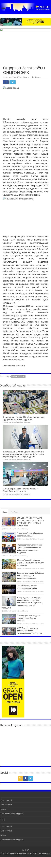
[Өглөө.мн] (25, 6)
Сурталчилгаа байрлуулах (12, 814)
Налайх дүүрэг (18, 376)
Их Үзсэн (14, 512)
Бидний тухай (6, 805)
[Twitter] (30, 778)
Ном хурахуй (6, 800)
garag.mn (20, 365)
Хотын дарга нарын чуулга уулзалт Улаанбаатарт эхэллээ (20, 489)
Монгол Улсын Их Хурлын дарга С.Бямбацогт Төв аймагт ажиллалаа (30, 562)
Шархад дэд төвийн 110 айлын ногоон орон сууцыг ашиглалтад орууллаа (24, 418)
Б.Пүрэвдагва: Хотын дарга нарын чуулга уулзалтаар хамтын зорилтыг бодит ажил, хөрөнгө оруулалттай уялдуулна (23, 454)
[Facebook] (25, 778)
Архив (3, 809)
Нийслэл (38, 77)
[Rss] (20, 778)
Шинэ (5, 512)
